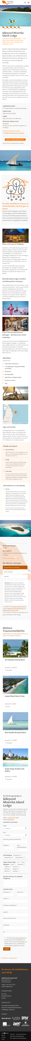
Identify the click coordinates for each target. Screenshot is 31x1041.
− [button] (4, 409)
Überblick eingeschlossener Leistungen (14, 133)
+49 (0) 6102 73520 (13, 817)
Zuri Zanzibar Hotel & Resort (15, 660)
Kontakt (4, 998)
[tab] (15, 567)
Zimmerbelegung (7, 855)
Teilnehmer (6, 845)
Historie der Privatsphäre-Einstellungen (11, 1007)
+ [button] (4, 406)
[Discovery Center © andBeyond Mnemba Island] (15, 324)
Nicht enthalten (8, 572)
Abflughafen (6, 864)
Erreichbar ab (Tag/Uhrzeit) (10, 905)
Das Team (4, 994)
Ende (4, 832)
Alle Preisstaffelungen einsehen (12, 131)
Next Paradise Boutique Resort (15, 732)
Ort (4, 932)
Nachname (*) (6, 892)
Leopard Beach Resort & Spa (14, 696)
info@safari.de (10, 819)
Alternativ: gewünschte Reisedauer (12, 839)
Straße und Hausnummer (9, 918)
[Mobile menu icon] (28, 2)
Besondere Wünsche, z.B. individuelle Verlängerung (12, 877)
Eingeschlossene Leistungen (12, 567)
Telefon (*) (6, 898)
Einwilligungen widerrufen (8, 1009)
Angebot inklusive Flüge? (9, 862)
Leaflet (13, 423)
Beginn (5, 825)
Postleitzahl (6, 925)
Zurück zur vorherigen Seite (10, 958)
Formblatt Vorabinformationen (18, 606)
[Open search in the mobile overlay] (25, 2)
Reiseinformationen (6, 996)
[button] (2, 160)
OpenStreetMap (20, 423)
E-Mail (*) (5, 912)
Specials (6, 576)
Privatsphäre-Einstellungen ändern (10, 1005)
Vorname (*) (20, 892)
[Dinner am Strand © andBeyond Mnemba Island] (15, 308)
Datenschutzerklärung (19, 938)
